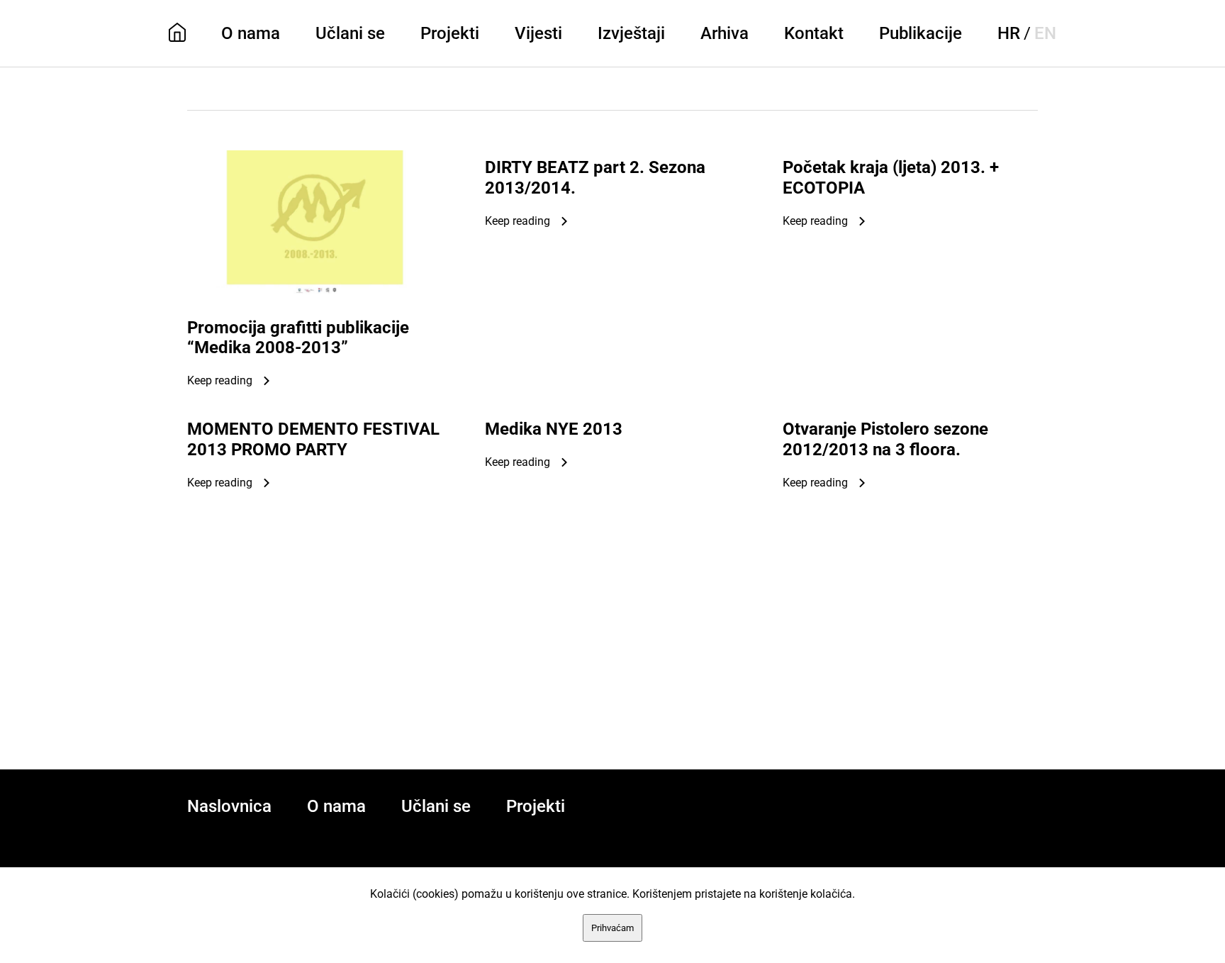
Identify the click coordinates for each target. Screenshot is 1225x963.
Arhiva (724, 33)
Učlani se (350, 33)
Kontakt (814, 33)
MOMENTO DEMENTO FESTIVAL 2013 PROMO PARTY (313, 439)
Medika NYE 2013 (553, 429)
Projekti (449, 33)
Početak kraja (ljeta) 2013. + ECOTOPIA (891, 177)
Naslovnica (229, 806)
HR (1008, 33)
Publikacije (920, 33)
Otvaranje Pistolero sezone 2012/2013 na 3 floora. (885, 439)
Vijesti (538, 33)
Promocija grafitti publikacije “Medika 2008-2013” (298, 338)
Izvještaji (631, 33)
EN (1045, 33)
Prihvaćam (612, 928)
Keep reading (219, 380)
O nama (250, 33)
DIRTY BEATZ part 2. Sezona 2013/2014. (595, 177)
